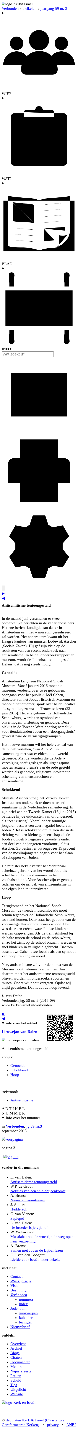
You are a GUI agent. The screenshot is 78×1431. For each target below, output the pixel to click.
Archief (16, 1348)
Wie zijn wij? (20, 1281)
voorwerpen (28, 1313)
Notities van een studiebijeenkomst (37, 1191)
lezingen (25, 1322)
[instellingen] (39, 583)
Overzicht (18, 1344)
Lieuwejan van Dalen (19, 1031)
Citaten (16, 1357)
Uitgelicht (18, 1389)
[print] (39, 507)
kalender (25, 1317)
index (23, 1304)
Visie (14, 1285)
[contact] (39, 431)
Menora (16, 1366)
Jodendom (18, 1308)
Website (16, 1394)
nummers (26, 1299)
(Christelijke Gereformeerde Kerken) (33, 1422)
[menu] (3, 588)
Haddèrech (18, 1209)
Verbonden (10, 8)
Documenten (20, 1362)
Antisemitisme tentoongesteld (33, 1182)
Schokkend (19, 1070)
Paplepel (17, 1218)
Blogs (15, 1353)
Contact (16, 1276)
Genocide (17, 1065)
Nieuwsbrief (20, 1327)
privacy (53, 1425)
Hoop (14, 1074)
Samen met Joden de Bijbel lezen (36, 1250)
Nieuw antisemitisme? (27, 1200)
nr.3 (39, 1126)
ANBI (71, 1425)
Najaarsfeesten (21, 1371)
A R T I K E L (13, 1108)
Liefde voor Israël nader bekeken (36, 1259)
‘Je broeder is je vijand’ (29, 1227)
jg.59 (30, 1126)
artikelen (29, 8)
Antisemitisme (21, 1100)
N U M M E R (13, 1113)
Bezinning (18, 1290)
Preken (15, 1376)
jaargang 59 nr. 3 (54, 8)
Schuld (15, 1380)
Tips (13, 1385)
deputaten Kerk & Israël (25, 1420)
